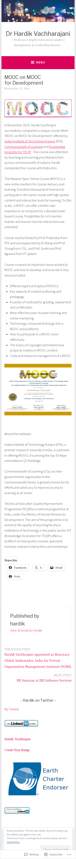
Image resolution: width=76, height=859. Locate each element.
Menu (40, 62)
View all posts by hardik (26, 630)
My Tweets (11, 709)
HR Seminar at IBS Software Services (44, 678)
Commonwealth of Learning (23, 147)
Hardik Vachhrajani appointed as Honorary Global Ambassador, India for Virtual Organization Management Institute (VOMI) (37, 658)
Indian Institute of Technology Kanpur (29, 141)
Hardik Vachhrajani (17, 739)
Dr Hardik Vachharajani (38, 33)
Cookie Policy (13, 841)
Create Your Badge (17, 750)
